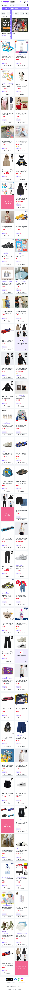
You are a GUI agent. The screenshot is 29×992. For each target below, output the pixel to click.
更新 (24, 983)
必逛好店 (10, 26)
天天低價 (10, 20)
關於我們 (14, 986)
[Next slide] (13, 47)
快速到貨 (10, 17)
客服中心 (9, 986)
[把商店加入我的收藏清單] (26, 349)
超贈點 (26, 8)
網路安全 (10, 989)
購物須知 (19, 986)
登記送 (10, 12)
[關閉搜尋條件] (8, 5)
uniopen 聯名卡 (17, 8)
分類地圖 (19, 989)
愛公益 (10, 34)
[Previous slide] (2, 47)
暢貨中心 (10, 15)
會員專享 (10, 32)
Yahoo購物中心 (9, 2)
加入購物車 (8, 65)
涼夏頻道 (10, 23)
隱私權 (14, 989)
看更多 (10, 37)
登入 (21, 2)
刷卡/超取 (11, 29)
